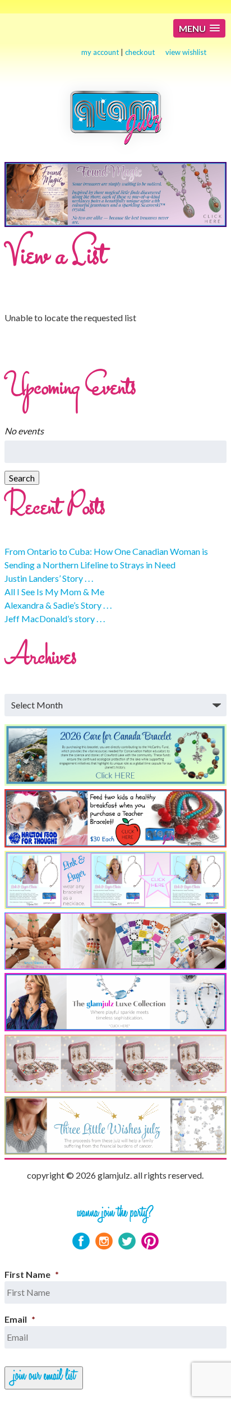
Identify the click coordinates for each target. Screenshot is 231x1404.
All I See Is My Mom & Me (54, 591)
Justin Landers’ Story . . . (48, 578)
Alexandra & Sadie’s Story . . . (58, 605)
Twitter (127, 1241)
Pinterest (150, 1241)
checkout (140, 52)
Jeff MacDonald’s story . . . (54, 618)
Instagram (104, 1241)
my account (100, 52)
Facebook (81, 1241)
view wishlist (185, 52)
